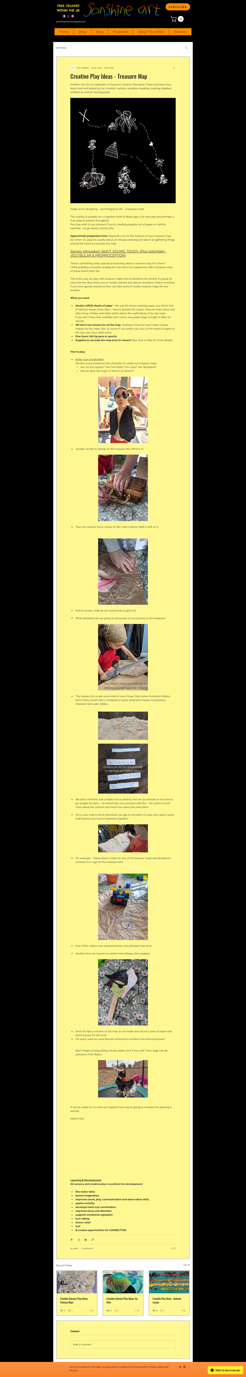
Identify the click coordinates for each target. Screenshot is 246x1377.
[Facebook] (64, 16)
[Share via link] (92, 1239)
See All (186, 1265)
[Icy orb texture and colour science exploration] (123, 1282)
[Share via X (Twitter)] (78, 1239)
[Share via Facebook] (71, 1239)
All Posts (61, 47)
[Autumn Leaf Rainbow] (169, 1282)
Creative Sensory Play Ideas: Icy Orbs (122, 1300)
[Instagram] (68, 16)
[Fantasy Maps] (77, 1282)
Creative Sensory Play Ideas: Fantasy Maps (74, 1300)
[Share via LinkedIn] (85, 1239)
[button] (178, 6)
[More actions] (174, 67)
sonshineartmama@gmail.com (71, 21)
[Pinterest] (72, 16)
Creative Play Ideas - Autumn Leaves (167, 1300)
